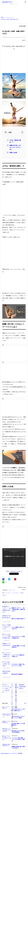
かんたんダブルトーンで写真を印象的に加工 (18, 637)
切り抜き (22, 592)
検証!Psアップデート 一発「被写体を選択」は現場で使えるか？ (18, 609)
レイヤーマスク (15, 592)
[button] (22, 132)
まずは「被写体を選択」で (15, 141)
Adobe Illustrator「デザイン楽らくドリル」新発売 (18, 717)
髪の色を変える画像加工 (17, 674)
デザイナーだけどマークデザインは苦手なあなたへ (18, 710)
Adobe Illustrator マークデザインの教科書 (11, 753)
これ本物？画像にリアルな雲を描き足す (18, 646)
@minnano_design (15, 571)
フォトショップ (5, 26)
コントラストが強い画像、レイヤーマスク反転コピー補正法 (18, 739)
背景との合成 (13, 152)
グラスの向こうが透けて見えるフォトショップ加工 (18, 665)
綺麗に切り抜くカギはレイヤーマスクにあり (15, 147)
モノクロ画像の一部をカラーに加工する (18, 628)
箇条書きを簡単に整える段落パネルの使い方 (18, 747)
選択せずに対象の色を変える (18, 618)
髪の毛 (4, 595)
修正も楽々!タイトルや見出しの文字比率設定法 (18, 731)
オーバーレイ (7, 592)
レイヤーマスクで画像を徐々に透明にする (18, 655)
